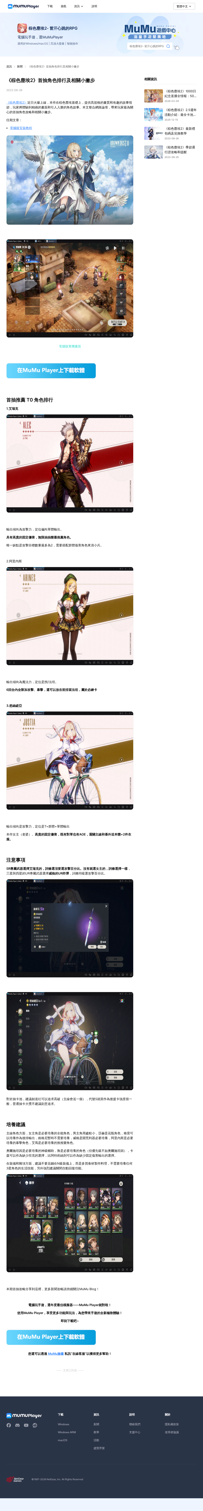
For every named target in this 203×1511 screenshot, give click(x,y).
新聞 (20, 66)
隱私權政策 (172, 1424)
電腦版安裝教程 (21, 128)
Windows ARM (67, 1432)
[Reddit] (35, 1425)
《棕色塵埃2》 (16, 102)
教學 (96, 1432)
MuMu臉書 (56, 1354)
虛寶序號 (99, 1448)
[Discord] (17, 1425)
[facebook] (8, 1425)
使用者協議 (172, 1432)
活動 (96, 1440)
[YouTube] (26, 1425)
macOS (62, 1440)
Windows (63, 1424)
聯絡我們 (134, 1424)
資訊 (9, 66)
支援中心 (134, 1432)
